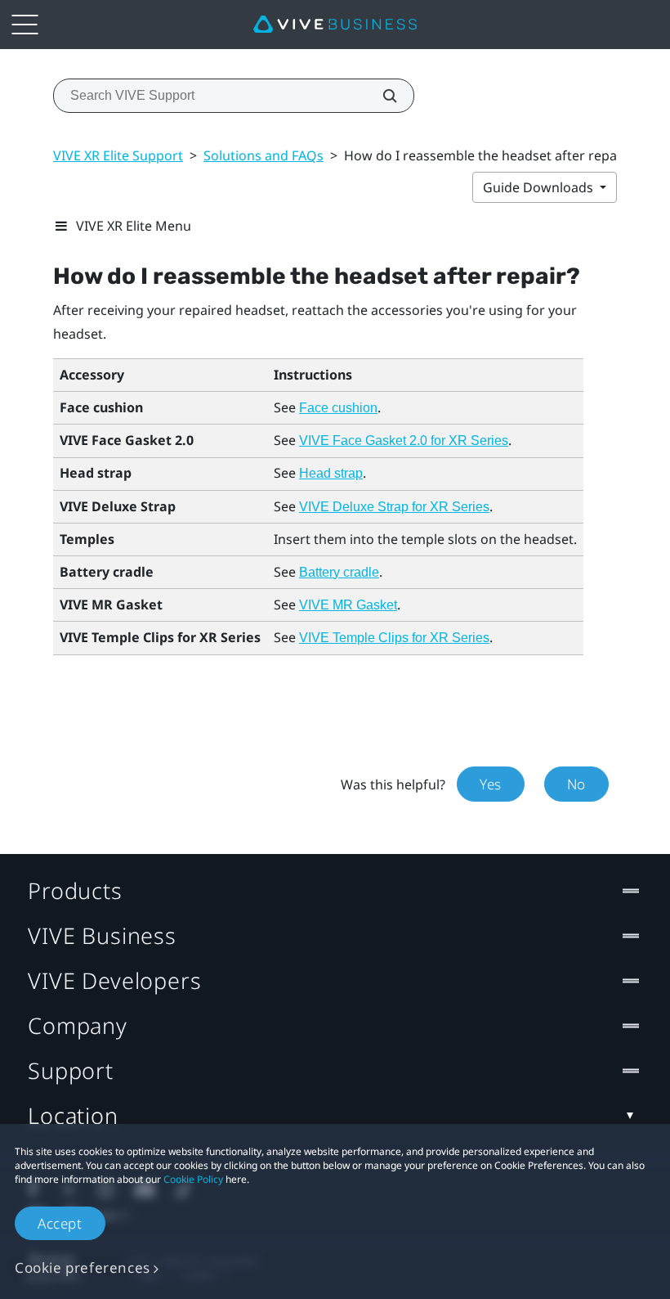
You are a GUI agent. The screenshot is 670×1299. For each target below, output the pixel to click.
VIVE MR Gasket (348, 605)
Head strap (331, 473)
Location (73, 1115)
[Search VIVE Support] (380, 95)
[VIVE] (335, 24)
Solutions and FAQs (263, 155)
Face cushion (338, 408)
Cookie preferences (82, 1267)
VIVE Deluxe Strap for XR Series (394, 507)
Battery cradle (339, 572)
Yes (491, 784)
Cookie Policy (193, 1179)
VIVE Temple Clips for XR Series (394, 638)
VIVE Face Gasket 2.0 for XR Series (403, 440)
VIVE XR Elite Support (118, 155)
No (576, 784)
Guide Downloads (539, 187)
